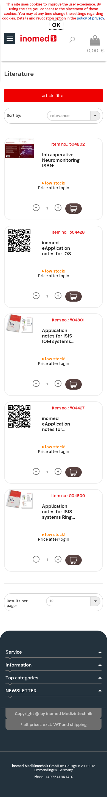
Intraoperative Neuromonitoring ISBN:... (61, 160)
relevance (60, 115)
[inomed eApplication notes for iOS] (19, 240)
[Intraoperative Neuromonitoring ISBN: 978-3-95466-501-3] (19, 148)
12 (51, 601)
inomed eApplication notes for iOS (56, 248)
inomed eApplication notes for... (56, 424)
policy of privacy (90, 18)
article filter (53, 95)
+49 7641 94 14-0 (59, 777)
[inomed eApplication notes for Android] (19, 416)
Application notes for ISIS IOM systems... (58, 336)
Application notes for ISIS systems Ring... (58, 511)
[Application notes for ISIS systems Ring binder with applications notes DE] (19, 499)
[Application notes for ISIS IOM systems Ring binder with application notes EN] (19, 323)
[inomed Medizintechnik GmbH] (38, 38)
